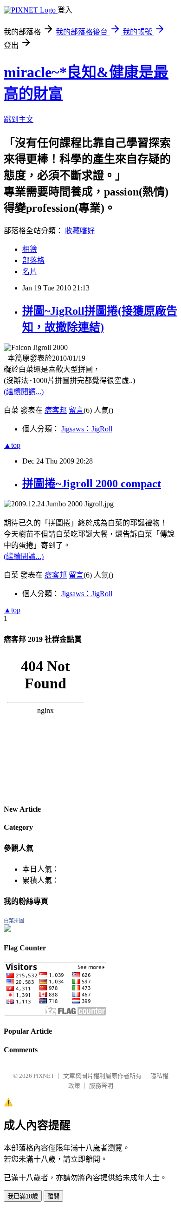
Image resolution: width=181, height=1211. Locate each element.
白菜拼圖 (14, 920)
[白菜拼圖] (7, 929)
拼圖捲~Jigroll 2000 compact (91, 484)
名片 (29, 272)
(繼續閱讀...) (24, 392)
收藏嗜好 (80, 231)
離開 (53, 1196)
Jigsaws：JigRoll (86, 429)
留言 (76, 410)
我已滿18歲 (22, 1196)
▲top (12, 445)
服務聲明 (101, 1085)
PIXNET (43, 1075)
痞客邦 (56, 410)
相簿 (29, 249)
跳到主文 (18, 119)
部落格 (33, 260)
